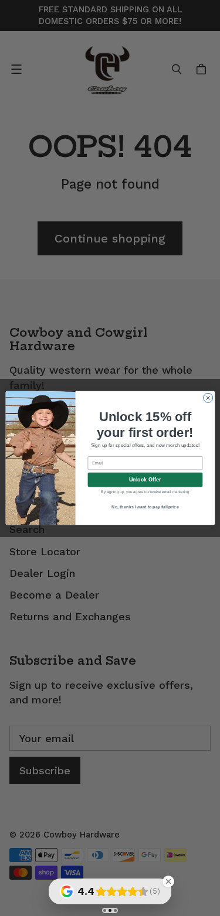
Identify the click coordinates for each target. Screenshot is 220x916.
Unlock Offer (144, 480)
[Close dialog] (207, 397)
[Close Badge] (168, 881)
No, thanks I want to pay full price (144, 507)
